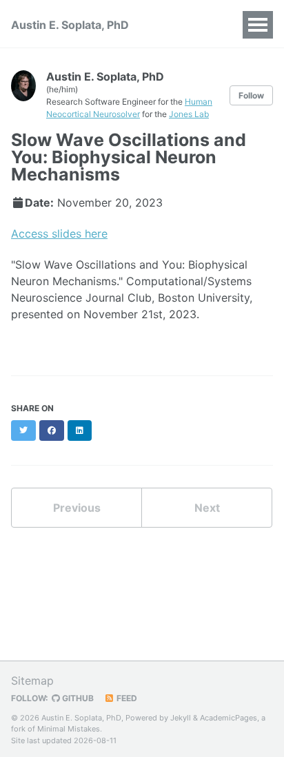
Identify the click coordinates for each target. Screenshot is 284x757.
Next (207, 508)
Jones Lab (189, 114)
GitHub (77, 698)
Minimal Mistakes (68, 729)
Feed (125, 698)
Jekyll (180, 718)
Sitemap (32, 680)
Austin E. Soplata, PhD (70, 25)
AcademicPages (228, 718)
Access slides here (59, 233)
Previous (77, 508)
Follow (251, 95)
